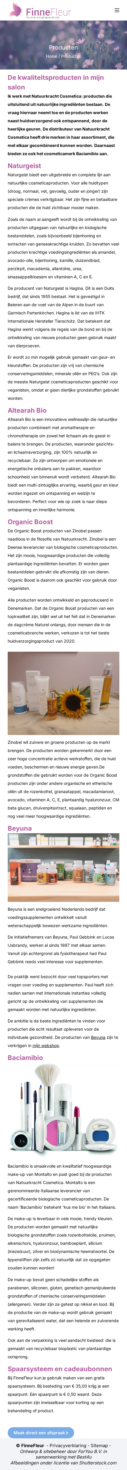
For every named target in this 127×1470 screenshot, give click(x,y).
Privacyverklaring (68, 1445)
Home (51, 56)
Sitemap (99, 1445)
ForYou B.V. (90, 1451)
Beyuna (98, 1037)
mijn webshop (45, 1045)
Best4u (84, 1457)
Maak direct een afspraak (39, 1432)
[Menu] (117, 10)
